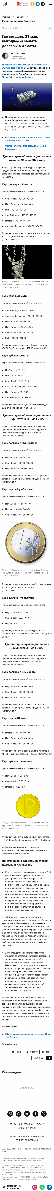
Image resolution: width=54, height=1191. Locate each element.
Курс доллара (12, 872)
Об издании (16, 1124)
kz (43, 4)
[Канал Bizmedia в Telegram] (27, 1114)
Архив (21, 1128)
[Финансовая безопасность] (23, 4)
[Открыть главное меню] (50, 4)
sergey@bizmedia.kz (40, 1177)
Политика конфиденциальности (27, 1136)
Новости (20, 17)
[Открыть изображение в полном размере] (27, 97)
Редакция (29, 1124)
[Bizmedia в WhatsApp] (42, 1187)
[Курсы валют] (32, 4)
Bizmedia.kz (16, 1149)
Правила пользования (27, 1140)
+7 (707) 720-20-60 (26, 1177)
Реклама (40, 1124)
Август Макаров (18, 53)
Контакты (31, 1128)
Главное (6, 17)
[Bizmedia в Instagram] (34, 1187)
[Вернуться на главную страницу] (50, 28)
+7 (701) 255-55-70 (17, 1179)
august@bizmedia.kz (18, 58)
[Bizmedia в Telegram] (49, 1187)
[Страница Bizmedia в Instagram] (10, 1114)
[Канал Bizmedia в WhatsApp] (18, 1114)
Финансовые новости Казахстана (18, 21)
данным (27, 117)
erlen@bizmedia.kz (31, 1179)
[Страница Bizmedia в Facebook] (35, 1114)
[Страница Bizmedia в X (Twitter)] (44, 1114)
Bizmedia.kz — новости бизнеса (17, 77)
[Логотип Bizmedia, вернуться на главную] (4, 4)
